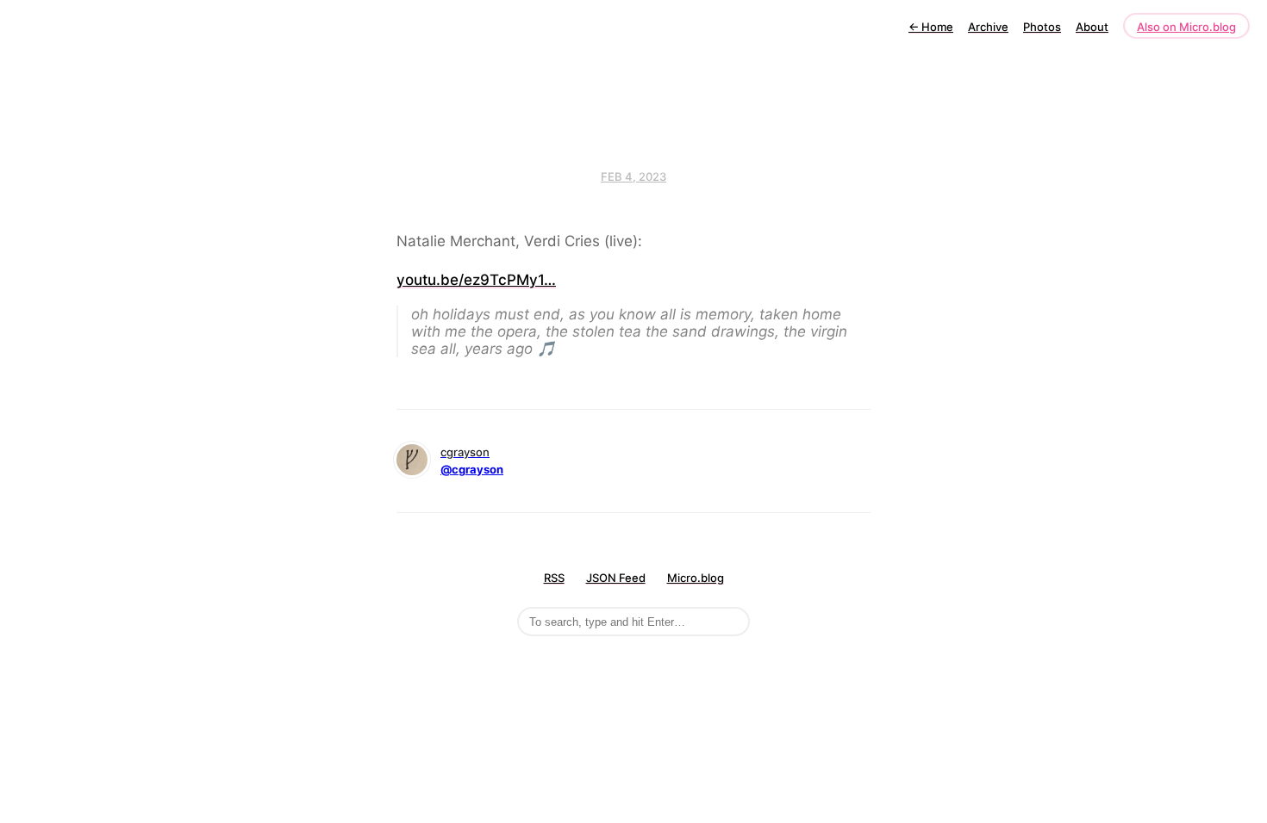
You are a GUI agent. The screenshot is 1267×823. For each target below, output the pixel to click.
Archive (988, 27)
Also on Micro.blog (1186, 27)
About (1092, 27)
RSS (554, 578)
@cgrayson (471, 469)
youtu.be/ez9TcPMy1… (476, 279)
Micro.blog (695, 578)
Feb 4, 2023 (633, 176)
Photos (1042, 27)
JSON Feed (616, 578)
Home (930, 27)
